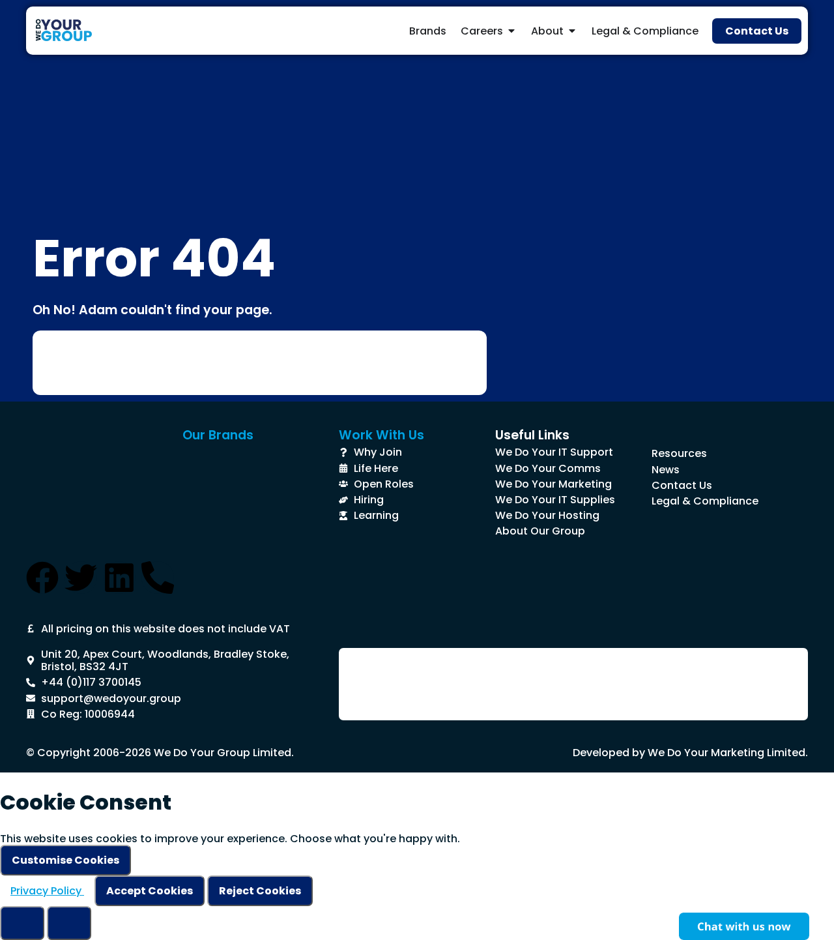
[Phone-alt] (157, 577)
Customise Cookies (65, 860)
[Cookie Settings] (22, 923)
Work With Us (381, 435)
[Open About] (572, 30)
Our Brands (217, 435)
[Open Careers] (511, 30)
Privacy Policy (47, 890)
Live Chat (744, 926)
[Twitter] (81, 577)
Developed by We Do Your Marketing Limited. (690, 752)
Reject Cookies (260, 890)
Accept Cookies (149, 890)
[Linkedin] (119, 577)
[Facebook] (42, 577)
